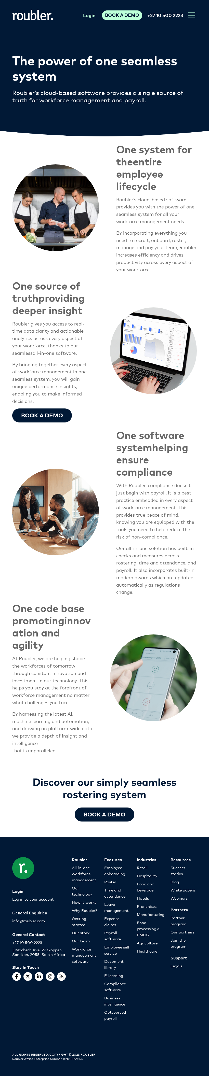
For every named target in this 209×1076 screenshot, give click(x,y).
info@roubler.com (28, 920)
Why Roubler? (84, 910)
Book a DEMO (104, 814)
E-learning (113, 975)
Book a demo (42, 415)
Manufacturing (150, 914)
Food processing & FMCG (148, 928)
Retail (142, 867)
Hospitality (147, 875)
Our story (80, 932)
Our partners (182, 931)
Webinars (179, 898)
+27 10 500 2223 (165, 15)
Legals (176, 965)
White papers (183, 889)
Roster (110, 881)
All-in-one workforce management (84, 873)
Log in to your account (33, 899)
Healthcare (147, 950)
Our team (81, 940)
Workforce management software (84, 955)
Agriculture (147, 942)
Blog (175, 881)
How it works (84, 902)
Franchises (146, 906)
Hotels (143, 898)
